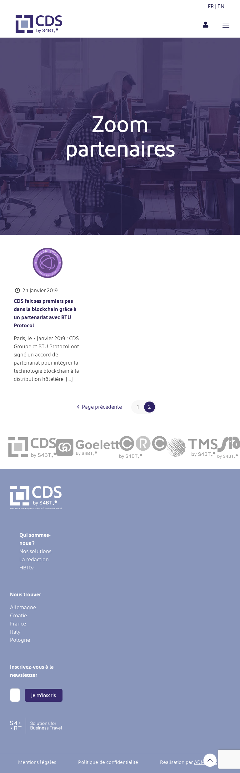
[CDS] (39, 31)
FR (211, 6)
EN (221, 6)
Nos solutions (35, 551)
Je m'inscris (43, 695)
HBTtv (26, 567)
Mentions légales (37, 762)
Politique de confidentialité (108, 762)
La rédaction (34, 559)
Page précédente (102, 407)
